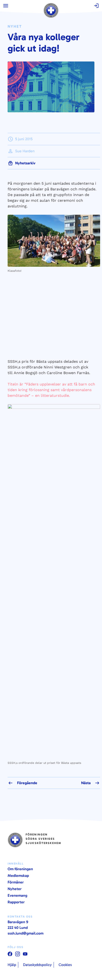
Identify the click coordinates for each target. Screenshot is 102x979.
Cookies (65, 964)
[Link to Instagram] (17, 954)
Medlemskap (18, 875)
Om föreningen (20, 869)
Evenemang (17, 895)
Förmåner (16, 882)
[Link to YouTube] (10, 954)
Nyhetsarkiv (25, 163)
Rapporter (16, 902)
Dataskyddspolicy (37, 964)
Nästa (86, 783)
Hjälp (12, 964)
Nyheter (15, 889)
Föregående (27, 783)
